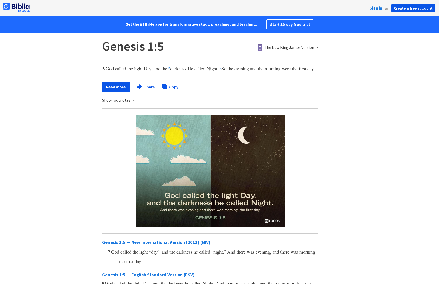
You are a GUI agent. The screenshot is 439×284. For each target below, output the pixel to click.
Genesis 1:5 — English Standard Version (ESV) (148, 275)
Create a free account (413, 8)
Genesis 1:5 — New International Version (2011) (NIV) (156, 242)
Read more (116, 86)
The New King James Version (289, 47)
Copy (173, 86)
